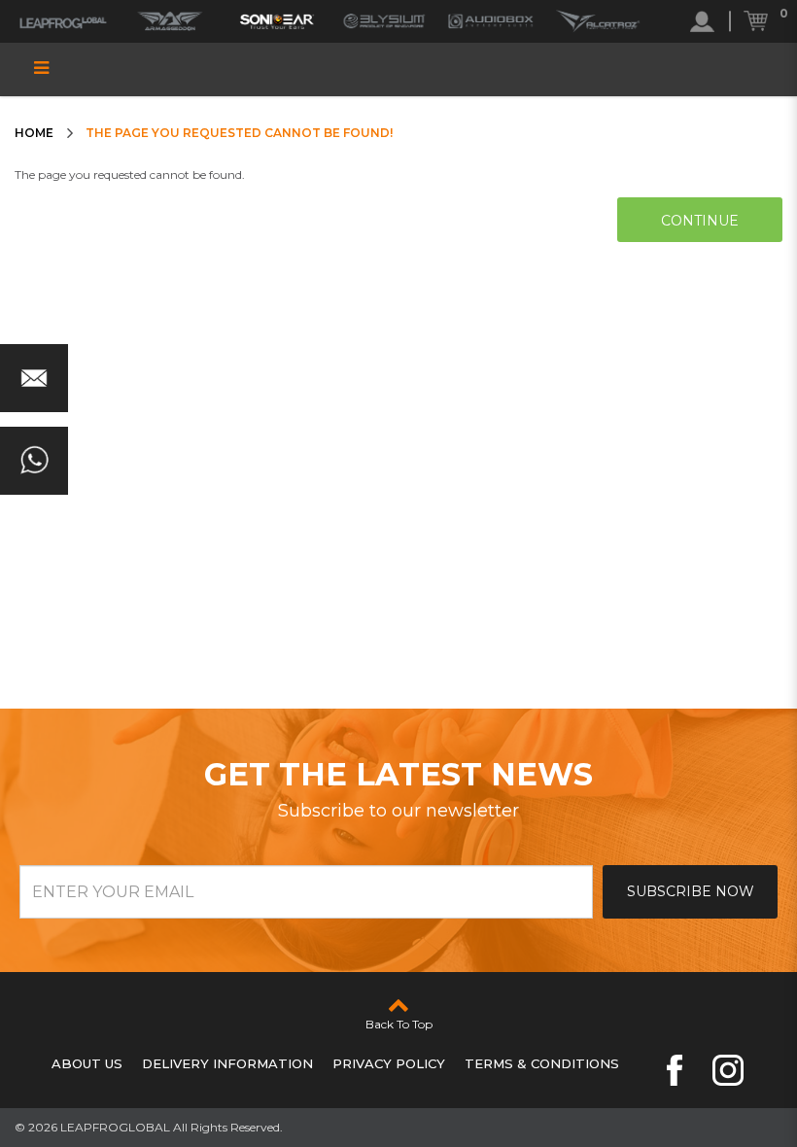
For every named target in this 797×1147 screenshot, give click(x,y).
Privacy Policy (388, 1063)
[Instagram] (728, 1070)
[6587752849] (34, 461)
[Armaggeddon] (170, 21)
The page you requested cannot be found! (239, 132)
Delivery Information (227, 1063)
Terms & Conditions (542, 1063)
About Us (87, 1063)
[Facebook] (674, 1070)
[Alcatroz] (597, 21)
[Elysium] (384, 21)
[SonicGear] (277, 21)
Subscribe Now (690, 891)
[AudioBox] (491, 21)
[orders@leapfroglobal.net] (34, 378)
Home (34, 132)
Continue (700, 220)
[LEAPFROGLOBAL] (63, 21)
